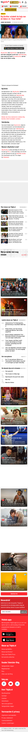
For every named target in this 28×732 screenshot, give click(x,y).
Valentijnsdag (22, 54)
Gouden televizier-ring (10, 9)
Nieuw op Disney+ (7, 652)
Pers (3, 671)
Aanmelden (23, 612)
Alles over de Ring (7, 674)
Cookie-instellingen (8, 723)
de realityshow (17, 56)
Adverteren (5, 701)
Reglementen (6, 669)
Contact (4, 696)
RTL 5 (9, 152)
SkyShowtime (6, 693)
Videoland (6, 157)
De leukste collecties (8, 657)
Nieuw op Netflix (7, 649)
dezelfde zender (21, 153)
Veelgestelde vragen (8, 666)
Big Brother (5, 150)
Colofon (4, 698)
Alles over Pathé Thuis (8, 654)
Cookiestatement (7, 721)
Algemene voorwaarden (9, 715)
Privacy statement (7, 718)
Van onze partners (7, 704)
